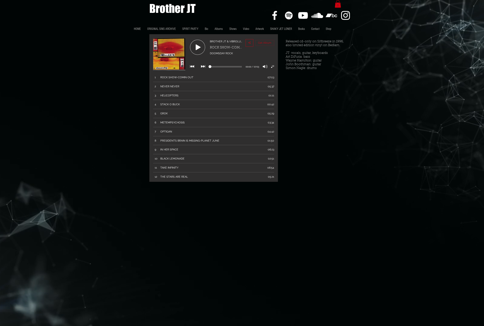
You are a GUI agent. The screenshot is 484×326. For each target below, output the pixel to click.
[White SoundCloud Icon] (317, 15)
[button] (338, 4)
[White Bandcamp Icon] (331, 15)
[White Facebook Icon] (275, 15)
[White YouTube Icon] (303, 15)
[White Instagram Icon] (345, 15)
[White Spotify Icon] (289, 15)
